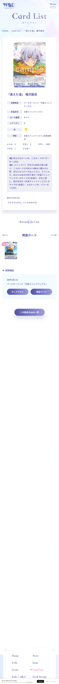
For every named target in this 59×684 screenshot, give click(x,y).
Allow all (40, 681)
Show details (53, 681)
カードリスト (18, 291)
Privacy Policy (29, 682)
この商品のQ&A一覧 (29, 312)
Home (5, 31)
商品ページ (41, 291)
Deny (47, 681)
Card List (16, 31)
